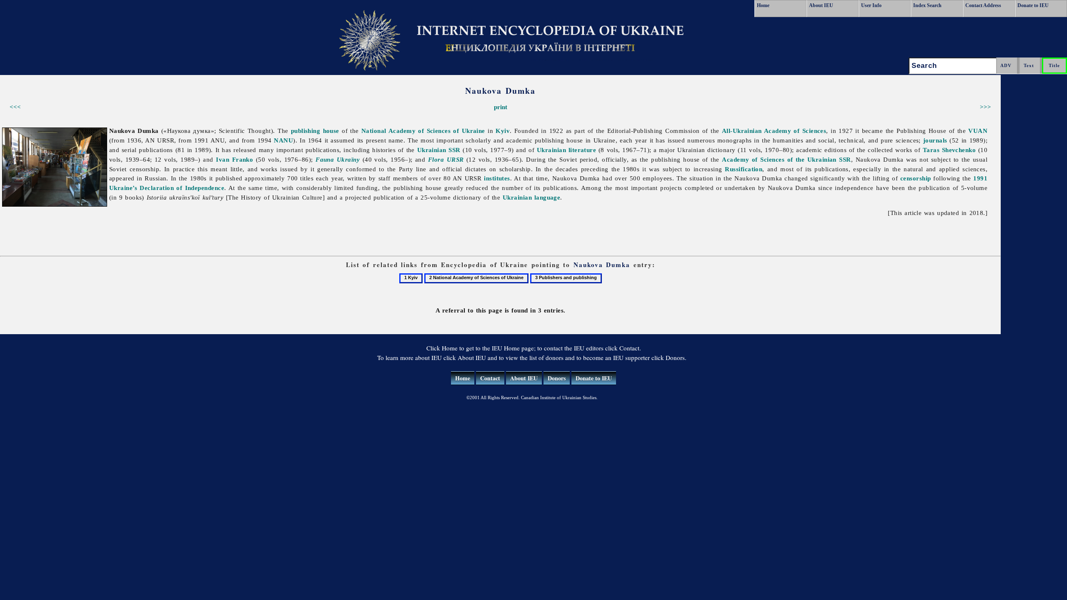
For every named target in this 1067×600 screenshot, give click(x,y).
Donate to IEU (1033, 5)
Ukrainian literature (566, 149)
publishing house (315, 130)
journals (935, 140)
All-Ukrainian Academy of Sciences (774, 130)
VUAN (977, 130)
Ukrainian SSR (439, 149)
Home (763, 5)
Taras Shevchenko (949, 149)
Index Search (927, 5)
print (500, 106)
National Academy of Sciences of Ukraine (423, 130)
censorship (915, 178)
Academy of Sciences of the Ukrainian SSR (786, 159)
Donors (557, 378)
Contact (490, 378)
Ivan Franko (234, 159)
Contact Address (983, 5)
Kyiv (503, 130)
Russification (743, 168)
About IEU (821, 5)
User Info (871, 5)
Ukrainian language (531, 197)
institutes (497, 178)
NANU (283, 140)
